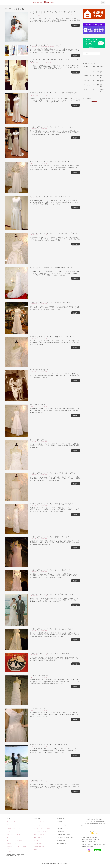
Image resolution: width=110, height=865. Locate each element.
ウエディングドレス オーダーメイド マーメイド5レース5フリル (51, 267)
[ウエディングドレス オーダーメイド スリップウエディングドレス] (17, 609)
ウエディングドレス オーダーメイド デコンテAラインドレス (50, 302)
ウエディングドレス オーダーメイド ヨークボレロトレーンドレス (51, 127)
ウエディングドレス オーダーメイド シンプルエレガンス (48, 745)
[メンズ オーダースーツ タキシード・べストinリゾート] (17, 50)
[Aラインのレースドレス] (17, 420)
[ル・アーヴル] (93, 834)
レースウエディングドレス (38, 440)
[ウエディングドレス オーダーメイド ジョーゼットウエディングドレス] (17, 486)
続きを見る (76, 25)
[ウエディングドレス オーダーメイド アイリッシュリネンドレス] (17, 213)
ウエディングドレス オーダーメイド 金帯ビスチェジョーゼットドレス (53, 162)
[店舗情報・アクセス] (94, 19)
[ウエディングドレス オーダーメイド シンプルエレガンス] (17, 761)
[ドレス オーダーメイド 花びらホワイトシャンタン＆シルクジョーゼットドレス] (17, 74)
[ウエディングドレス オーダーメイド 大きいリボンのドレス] (17, 662)
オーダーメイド (53, 14)
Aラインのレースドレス (37, 405)
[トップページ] (42, 2)
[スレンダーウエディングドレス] (17, 725)
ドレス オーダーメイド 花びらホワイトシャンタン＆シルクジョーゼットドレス (54, 60)
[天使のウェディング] (17, 795)
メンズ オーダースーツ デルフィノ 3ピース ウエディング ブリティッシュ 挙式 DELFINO (54, 12)
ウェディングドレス (35, 14)
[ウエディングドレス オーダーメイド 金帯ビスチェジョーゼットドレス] (17, 177)
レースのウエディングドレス (39, 370)
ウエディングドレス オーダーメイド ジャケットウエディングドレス (52, 570)
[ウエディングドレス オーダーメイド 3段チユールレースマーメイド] (17, 351)
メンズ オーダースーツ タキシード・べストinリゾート (48, 45)
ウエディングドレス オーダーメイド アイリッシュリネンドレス (51, 196)
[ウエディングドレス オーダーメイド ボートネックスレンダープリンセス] (17, 248)
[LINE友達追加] (97, 851)
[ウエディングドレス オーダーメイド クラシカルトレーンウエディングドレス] (17, 108)
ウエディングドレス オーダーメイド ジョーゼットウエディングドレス (53, 473)
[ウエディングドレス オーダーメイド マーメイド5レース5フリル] (17, 283)
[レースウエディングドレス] (17, 454)
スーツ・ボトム (60, 14)
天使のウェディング (36, 780)
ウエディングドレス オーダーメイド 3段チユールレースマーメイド (52, 337)
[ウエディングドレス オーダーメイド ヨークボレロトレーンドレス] (17, 142)
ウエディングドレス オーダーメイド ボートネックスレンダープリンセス (53, 233)
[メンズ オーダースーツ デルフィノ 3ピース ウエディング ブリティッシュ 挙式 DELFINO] (17, 27)
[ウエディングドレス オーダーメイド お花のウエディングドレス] (17, 551)
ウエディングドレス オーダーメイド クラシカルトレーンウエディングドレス (54, 93)
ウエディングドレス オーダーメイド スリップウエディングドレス (51, 594)
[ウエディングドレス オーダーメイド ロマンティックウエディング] (17, 518)
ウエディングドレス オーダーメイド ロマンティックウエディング (51, 504)
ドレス (66, 14)
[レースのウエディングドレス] (17, 385)
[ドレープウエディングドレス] (17, 690)
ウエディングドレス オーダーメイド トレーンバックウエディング (51, 629)
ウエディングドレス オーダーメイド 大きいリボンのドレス (49, 653)
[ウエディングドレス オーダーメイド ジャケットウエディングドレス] (17, 580)
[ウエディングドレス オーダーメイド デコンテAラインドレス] (17, 317)
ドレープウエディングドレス (39, 676)
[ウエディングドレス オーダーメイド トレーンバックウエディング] (17, 639)
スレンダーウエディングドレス (40, 709)
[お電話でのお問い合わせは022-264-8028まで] (94, 33)
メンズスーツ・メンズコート (54, 46)
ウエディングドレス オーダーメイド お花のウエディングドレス (51, 537)
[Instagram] (89, 851)
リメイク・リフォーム (38, 15)
